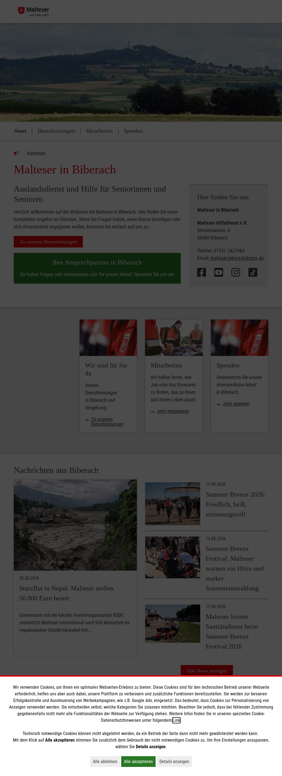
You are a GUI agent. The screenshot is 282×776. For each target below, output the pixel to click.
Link (176, 720)
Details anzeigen (175, 761)
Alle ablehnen (106, 761)
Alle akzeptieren (140, 761)
